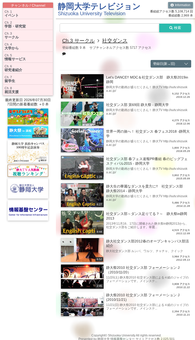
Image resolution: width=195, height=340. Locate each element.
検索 (177, 28)
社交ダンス (114, 40)
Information (182, 5)
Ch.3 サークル (78, 40)
